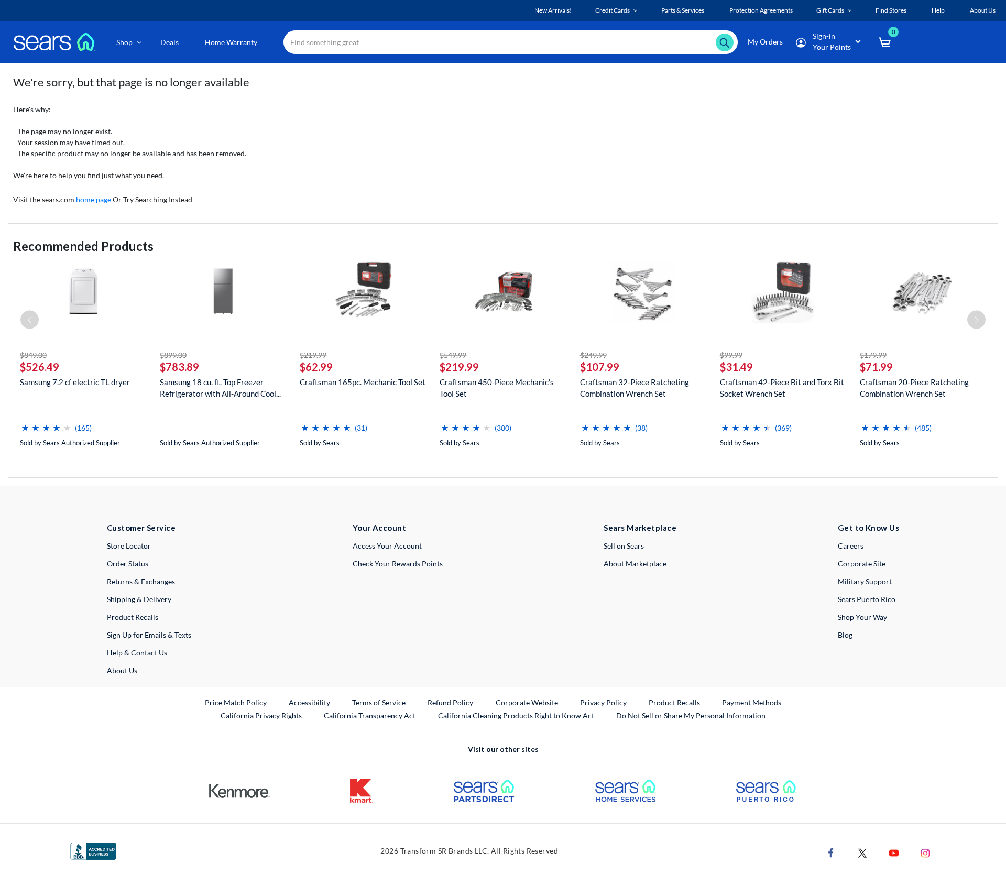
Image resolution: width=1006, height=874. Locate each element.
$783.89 (179, 366)
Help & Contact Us (137, 652)
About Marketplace (635, 563)
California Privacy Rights (261, 715)
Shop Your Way (862, 617)
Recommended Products (83, 246)
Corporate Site (861, 563)
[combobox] (510, 42)
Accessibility (309, 702)
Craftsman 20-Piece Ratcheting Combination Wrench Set (914, 387)
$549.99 (453, 355)
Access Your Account (387, 545)
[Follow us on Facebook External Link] (831, 852)
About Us (122, 670)
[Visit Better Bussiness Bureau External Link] (93, 850)
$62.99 (316, 366)
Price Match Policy (236, 702)
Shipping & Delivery (139, 599)
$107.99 (599, 366)
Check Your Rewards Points (398, 563)
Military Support (865, 581)
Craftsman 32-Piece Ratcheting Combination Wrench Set (634, 387)
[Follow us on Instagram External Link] (925, 852)
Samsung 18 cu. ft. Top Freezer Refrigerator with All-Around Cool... (220, 387)
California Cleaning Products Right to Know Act (516, 715)
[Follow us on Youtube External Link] (893, 852)
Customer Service (141, 527)
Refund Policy (450, 702)
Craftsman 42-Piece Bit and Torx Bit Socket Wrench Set (782, 387)
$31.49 (736, 366)
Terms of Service (379, 702)
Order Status (127, 563)
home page (93, 199)
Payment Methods (751, 702)
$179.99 (873, 355)
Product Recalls (132, 617)
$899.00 (173, 355)
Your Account (379, 527)
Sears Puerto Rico (866, 599)
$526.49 (39, 366)
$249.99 (593, 355)
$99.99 (731, 355)
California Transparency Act (369, 715)
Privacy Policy (603, 702)
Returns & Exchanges (141, 581)
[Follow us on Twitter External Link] (862, 852)
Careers (850, 545)
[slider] (46, 423)
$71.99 (876, 366)
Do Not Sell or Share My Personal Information (691, 715)
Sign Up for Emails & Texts (149, 634)
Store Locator (129, 545)
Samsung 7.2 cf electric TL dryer (75, 382)
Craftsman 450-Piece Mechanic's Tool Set (497, 387)
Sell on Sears (624, 545)
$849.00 (33, 355)
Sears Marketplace (640, 527)
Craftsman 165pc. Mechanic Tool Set (362, 382)
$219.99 (313, 355)
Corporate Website (527, 702)
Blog (845, 634)
